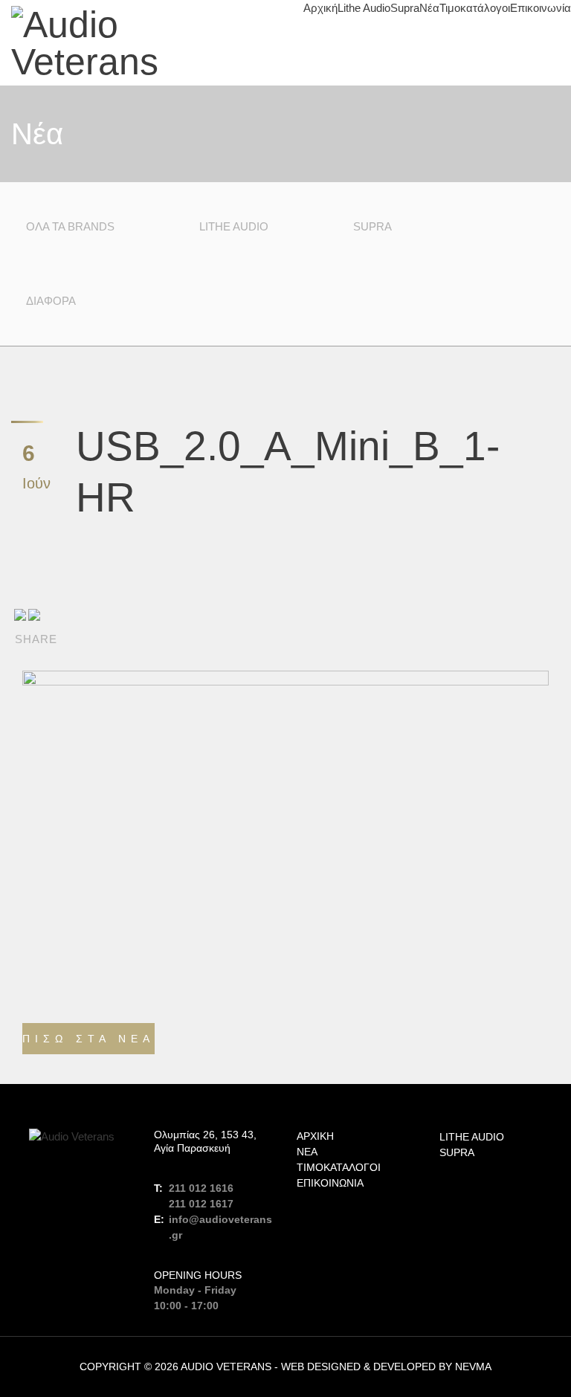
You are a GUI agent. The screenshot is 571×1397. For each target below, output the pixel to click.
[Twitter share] (34, 614)
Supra (404, 7)
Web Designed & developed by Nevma (386, 1366)
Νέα (429, 7)
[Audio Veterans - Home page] (142, 43)
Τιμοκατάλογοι (474, 7)
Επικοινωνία (540, 7)
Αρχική (320, 7)
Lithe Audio (364, 7)
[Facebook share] (20, 614)
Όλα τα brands (70, 226)
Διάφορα (51, 300)
